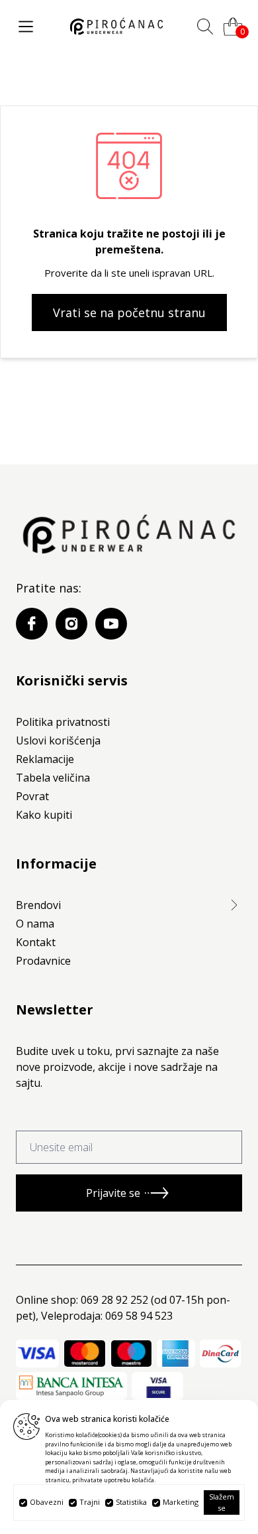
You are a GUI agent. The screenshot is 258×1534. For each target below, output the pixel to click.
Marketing (180, 1502)
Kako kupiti (44, 814)
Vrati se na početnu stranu (129, 312)
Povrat (32, 796)
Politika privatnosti (63, 722)
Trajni (89, 1502)
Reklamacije (45, 759)
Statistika (131, 1502)
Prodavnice (43, 960)
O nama (35, 923)
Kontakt (36, 942)
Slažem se (221, 1502)
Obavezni (47, 1502)
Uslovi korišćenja (58, 740)
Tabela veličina (53, 777)
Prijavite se (113, 1193)
